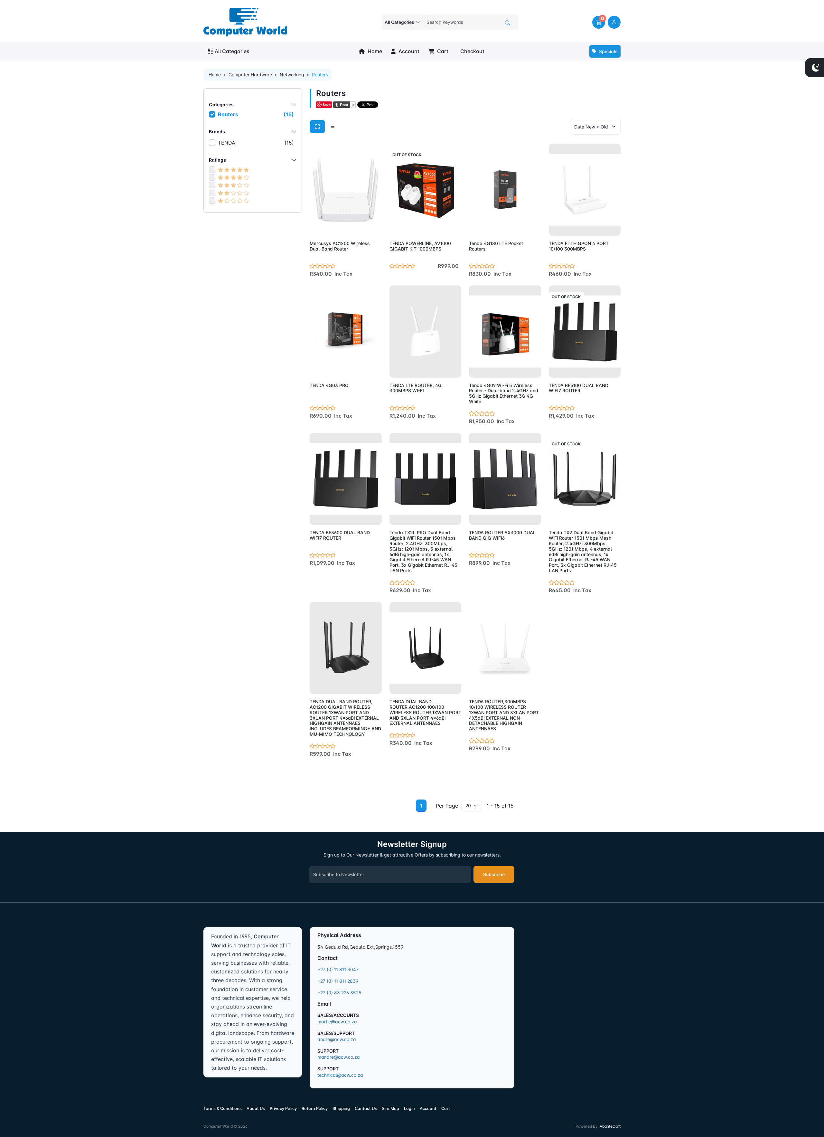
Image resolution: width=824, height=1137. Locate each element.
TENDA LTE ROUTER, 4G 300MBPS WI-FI (415, 388)
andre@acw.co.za (336, 1039)
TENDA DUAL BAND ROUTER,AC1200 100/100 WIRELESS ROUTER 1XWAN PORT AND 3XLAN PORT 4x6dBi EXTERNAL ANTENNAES (425, 712)
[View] (316, 227)
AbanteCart (610, 1126)
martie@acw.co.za (337, 1021)
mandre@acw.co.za (338, 1057)
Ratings (217, 160)
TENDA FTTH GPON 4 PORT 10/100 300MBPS (579, 246)
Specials (608, 51)
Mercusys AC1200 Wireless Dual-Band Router (340, 246)
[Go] (507, 23)
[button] (598, 22)
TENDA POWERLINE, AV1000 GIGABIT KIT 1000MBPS (420, 246)
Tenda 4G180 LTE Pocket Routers (496, 246)
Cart (442, 51)
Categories (221, 104)
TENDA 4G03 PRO (329, 385)
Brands (217, 131)
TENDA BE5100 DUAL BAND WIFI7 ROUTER (578, 388)
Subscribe (494, 874)
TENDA (256, 142)
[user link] (614, 22)
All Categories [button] (232, 51)
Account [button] (408, 51)
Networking (292, 74)
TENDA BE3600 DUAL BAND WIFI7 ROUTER (340, 535)
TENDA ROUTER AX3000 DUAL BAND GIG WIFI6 (502, 535)
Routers (256, 114)
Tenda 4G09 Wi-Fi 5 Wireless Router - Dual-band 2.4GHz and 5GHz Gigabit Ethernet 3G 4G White (503, 393)
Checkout (471, 51)
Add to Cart (361, 227)
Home (374, 51)
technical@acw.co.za (340, 1075)
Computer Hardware (250, 74)
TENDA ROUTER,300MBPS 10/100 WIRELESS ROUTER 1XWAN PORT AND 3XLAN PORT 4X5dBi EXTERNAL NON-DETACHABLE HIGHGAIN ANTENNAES (504, 715)
